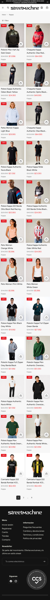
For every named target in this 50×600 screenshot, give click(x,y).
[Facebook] (10, 581)
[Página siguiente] (37, 497)
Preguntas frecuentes (32, 527)
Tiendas (5, 536)
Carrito (5, 532)
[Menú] (3, 7)
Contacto (6, 540)
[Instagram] (15, 581)
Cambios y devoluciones (33, 531)
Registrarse (7, 528)
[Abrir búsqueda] (8, 7)
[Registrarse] (44, 561)
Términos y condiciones (33, 535)
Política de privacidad (32, 538)
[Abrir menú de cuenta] (41, 7)
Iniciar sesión (7, 525)
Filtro (6, 21)
